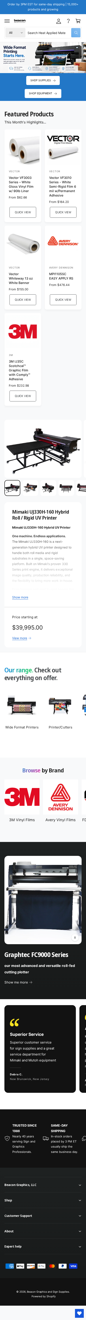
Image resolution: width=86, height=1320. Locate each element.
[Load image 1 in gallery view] (12, 488)
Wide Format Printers (21, 727)
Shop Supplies (40, 80)
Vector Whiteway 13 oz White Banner (21, 278)
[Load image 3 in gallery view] (48, 488)
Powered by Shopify (43, 1296)
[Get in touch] (68, 21)
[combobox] (54, 32)
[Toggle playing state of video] (75, 937)
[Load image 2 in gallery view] (30, 488)
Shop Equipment (40, 93)
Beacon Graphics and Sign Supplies (48, 1291)
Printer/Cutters (60, 727)
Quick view (23, 212)
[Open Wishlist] (79, 1313)
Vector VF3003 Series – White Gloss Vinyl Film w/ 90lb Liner (21, 184)
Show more (20, 597)
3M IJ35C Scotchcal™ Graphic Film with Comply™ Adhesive (19, 370)
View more (19, 638)
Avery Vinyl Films (60, 820)
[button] (7, 21)
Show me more (16, 982)
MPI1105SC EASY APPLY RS (61, 276)
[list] (43, 1049)
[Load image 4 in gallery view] (66, 488)
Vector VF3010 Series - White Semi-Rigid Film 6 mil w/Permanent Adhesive (62, 186)
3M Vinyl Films (22, 820)
